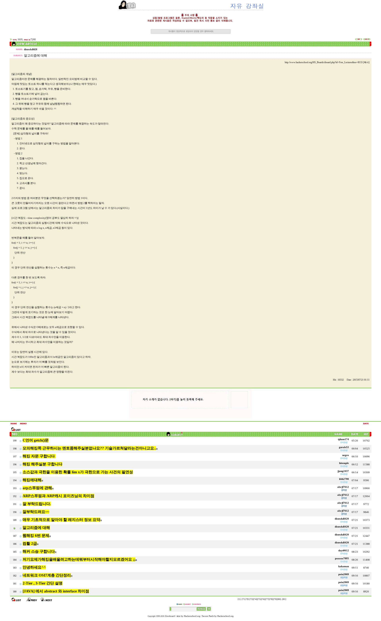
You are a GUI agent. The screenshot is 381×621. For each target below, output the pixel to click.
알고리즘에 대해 (36, 528)
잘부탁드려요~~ (36, 512)
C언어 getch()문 (36, 440)
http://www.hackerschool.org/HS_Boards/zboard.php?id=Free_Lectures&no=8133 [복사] (327, 62)
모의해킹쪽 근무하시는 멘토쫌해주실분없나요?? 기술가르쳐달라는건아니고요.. (89, 448)
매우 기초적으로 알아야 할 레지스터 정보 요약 (61, 520)
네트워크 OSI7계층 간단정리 (47, 575)
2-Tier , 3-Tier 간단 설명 (43, 583)
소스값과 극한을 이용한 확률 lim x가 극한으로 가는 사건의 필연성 (78, 472)
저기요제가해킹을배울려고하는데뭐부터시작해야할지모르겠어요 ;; (79, 559)
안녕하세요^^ (34, 567)
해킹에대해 (32, 480)
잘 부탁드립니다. (37, 504)
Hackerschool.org (192, 616)
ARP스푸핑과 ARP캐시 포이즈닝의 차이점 (58, 496)
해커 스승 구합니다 (39, 551)
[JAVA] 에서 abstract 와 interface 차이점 (56, 591)
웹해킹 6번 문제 (36, 535)
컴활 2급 (30, 543)
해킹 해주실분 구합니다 (42, 464)
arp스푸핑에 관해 (37, 488)
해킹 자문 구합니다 (39, 456)
